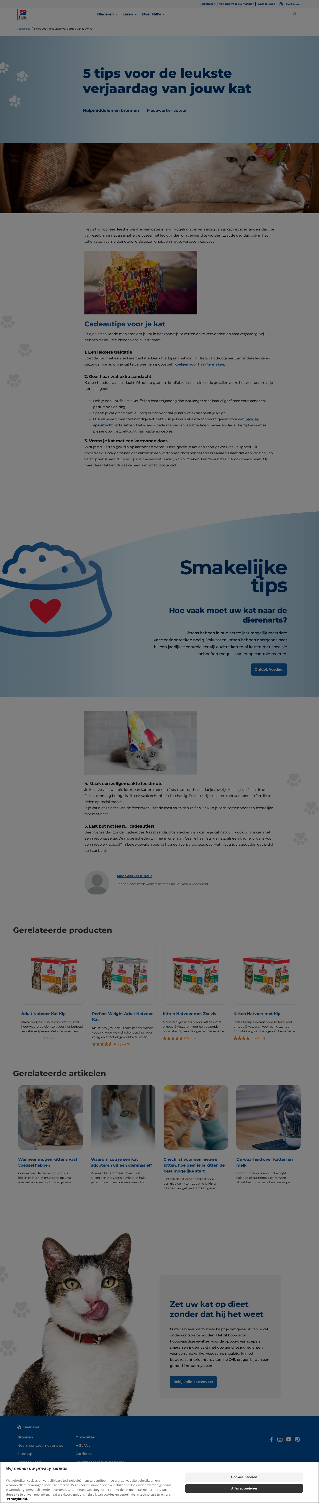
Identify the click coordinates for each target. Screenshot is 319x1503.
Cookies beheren (244, 1477)
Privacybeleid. (17, 1499)
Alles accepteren (244, 1488)
